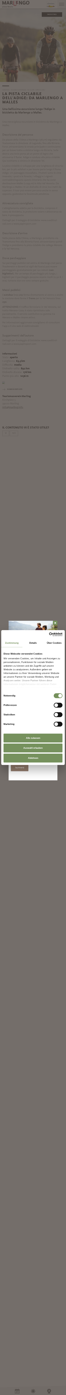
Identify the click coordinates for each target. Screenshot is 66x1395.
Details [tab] (33, 643)
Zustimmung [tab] (12, 643)
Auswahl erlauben (33, 748)
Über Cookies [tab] (54, 643)
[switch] (58, 705)
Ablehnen (33, 758)
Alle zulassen (33, 738)
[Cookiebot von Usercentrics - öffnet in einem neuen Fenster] (49, 634)
